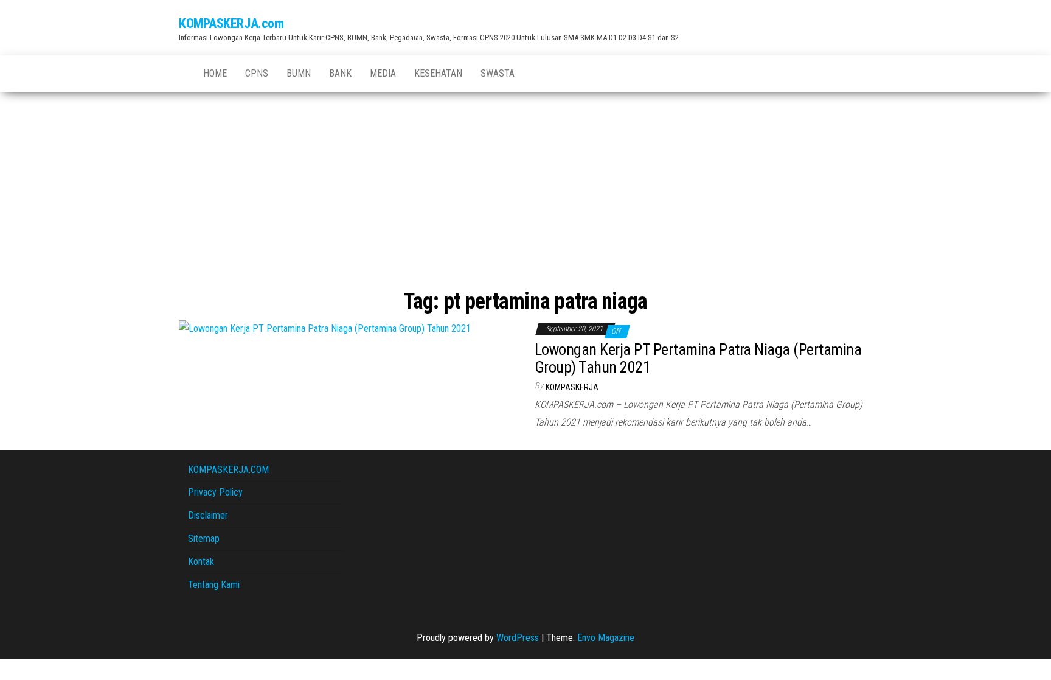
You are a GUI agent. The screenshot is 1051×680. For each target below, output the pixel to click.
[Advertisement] (525, 192)
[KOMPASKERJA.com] (182, 67)
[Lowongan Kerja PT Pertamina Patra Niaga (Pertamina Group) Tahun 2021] (325, 328)
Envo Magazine (605, 637)
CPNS (256, 73)
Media (383, 73)
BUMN (298, 73)
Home (215, 73)
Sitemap (204, 538)
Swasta (497, 73)
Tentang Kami (214, 585)
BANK (340, 73)
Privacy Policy (215, 492)
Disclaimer (208, 515)
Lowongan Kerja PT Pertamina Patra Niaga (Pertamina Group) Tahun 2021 (698, 358)
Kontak (201, 561)
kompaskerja (572, 387)
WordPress (517, 637)
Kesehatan (438, 73)
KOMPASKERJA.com (231, 23)
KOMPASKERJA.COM (228, 469)
